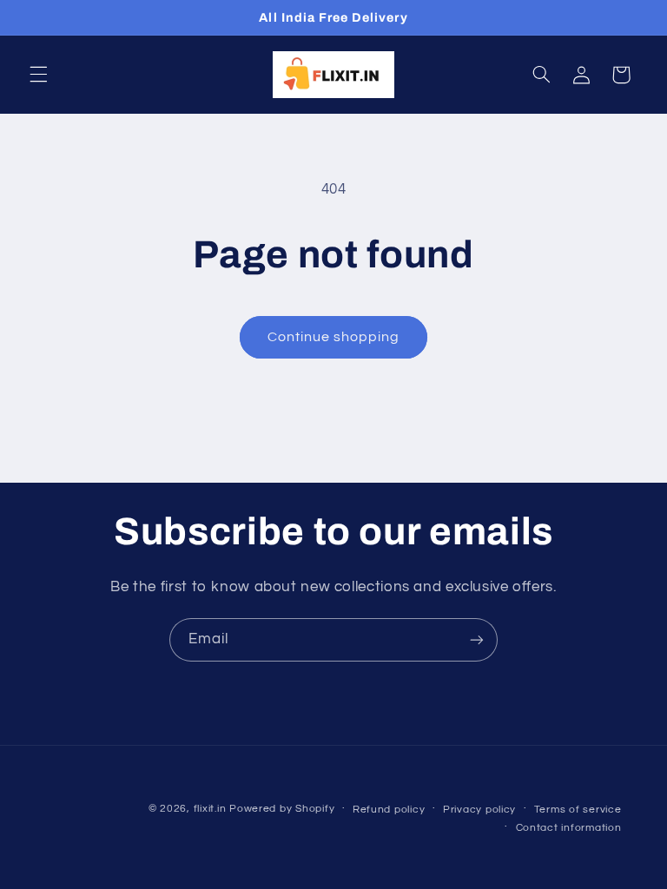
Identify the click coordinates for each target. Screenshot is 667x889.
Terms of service (578, 809)
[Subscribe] (477, 639)
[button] (38, 75)
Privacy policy (479, 809)
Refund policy (389, 809)
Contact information (569, 828)
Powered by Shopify (281, 808)
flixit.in (210, 808)
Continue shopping (333, 337)
